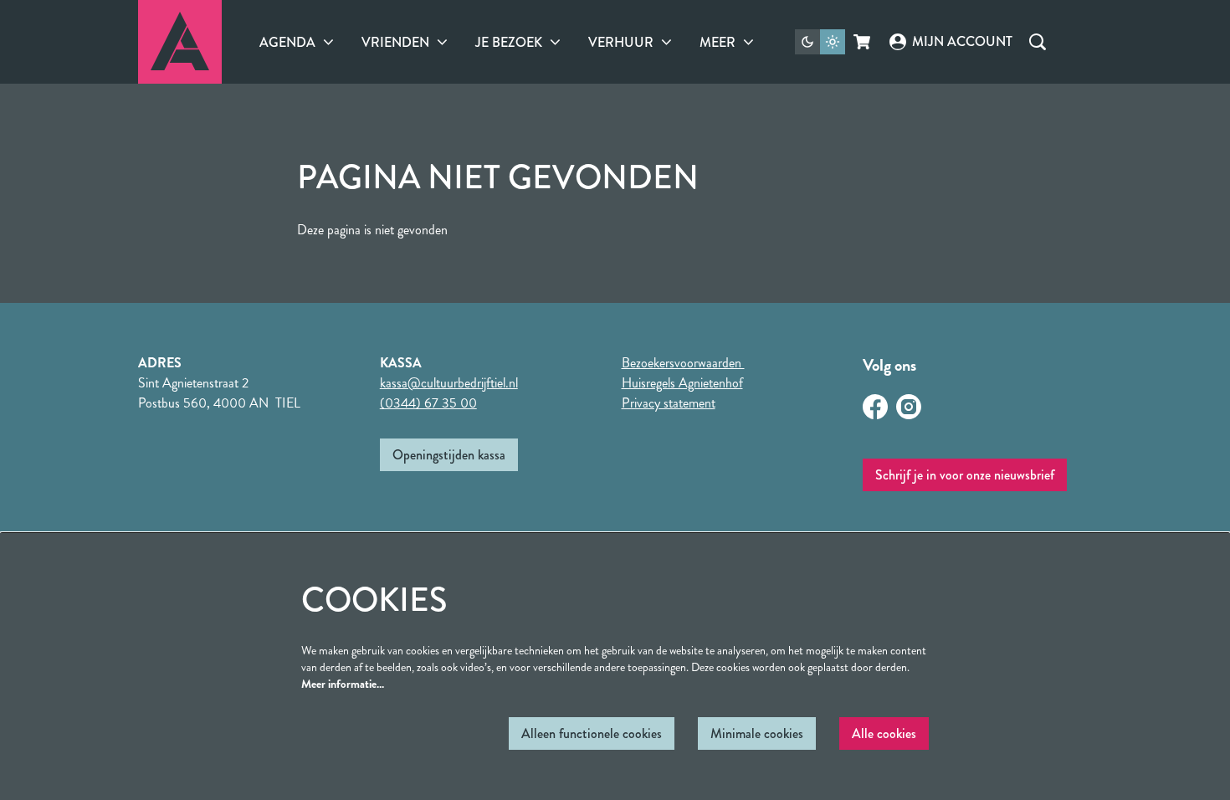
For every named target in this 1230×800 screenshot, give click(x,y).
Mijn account (962, 41)
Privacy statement (668, 403)
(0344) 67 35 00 (428, 403)
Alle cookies (884, 733)
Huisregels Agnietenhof (682, 382)
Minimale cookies (756, 733)
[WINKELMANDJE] (863, 41)
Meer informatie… (342, 683)
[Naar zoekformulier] (1037, 41)
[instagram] (908, 406)
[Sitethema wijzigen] (820, 41)
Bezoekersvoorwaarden (683, 362)
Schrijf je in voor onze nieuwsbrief (964, 475)
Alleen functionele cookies (591, 733)
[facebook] (875, 406)
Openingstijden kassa (448, 454)
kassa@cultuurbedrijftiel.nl (449, 382)
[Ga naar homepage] (180, 42)
